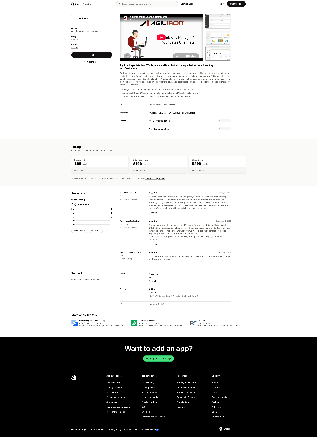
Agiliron (74, 47)
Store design (112, 402)
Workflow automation (159, 129)
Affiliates (216, 407)
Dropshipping (148, 382)
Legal (214, 412)
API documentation (186, 387)
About (215, 382)
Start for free (236, 4)
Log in (221, 4)
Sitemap (128, 429)
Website (152, 292)
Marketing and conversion (118, 407)
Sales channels (113, 382)
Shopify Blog (183, 402)
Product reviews (149, 392)
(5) (77, 39)
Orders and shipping (115, 397)
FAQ (151, 277)
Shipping (146, 412)
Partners (216, 402)
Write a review (79, 231)
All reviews (96, 231)
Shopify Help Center (186, 382)
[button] (99, 323)
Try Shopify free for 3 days (158, 358)
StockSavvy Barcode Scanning (92, 321)
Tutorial (152, 281)
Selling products (114, 392)
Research (181, 407)
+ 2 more (218, 53)
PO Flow (201, 321)
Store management (115, 412)
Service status (218, 416)
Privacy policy (155, 274)
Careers (216, 387)
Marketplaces (148, 387)
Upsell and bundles (150, 397)
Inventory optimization (159, 121)
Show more (153, 213)
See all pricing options (155, 178)
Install (91, 55)
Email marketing (149, 402)
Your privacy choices (145, 429)
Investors (216, 392)
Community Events (186, 397)
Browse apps (187, 4)
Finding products (114, 387)
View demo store (92, 61)
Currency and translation (153, 416)
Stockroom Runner (147, 321)
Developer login (78, 429)
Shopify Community (186, 392)
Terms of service (97, 429)
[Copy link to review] (140, 193)
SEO (144, 407)
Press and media (219, 397)
